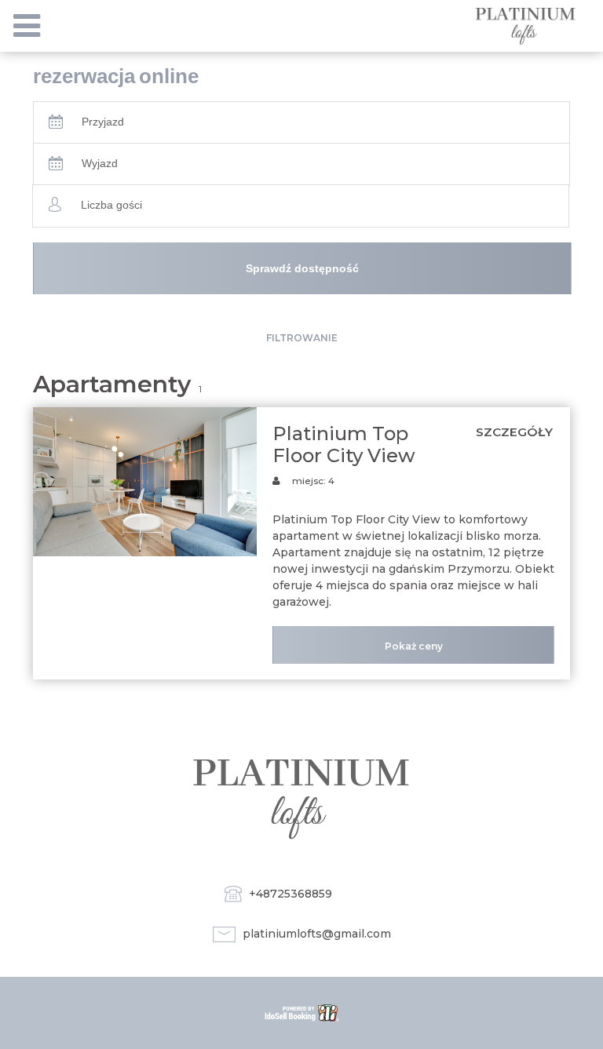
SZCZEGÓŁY (514, 431)
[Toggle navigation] (26, 26)
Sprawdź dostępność (302, 268)
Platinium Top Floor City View (343, 445)
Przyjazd (103, 121)
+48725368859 (290, 894)
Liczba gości (111, 205)
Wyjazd (100, 163)
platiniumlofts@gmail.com (317, 934)
